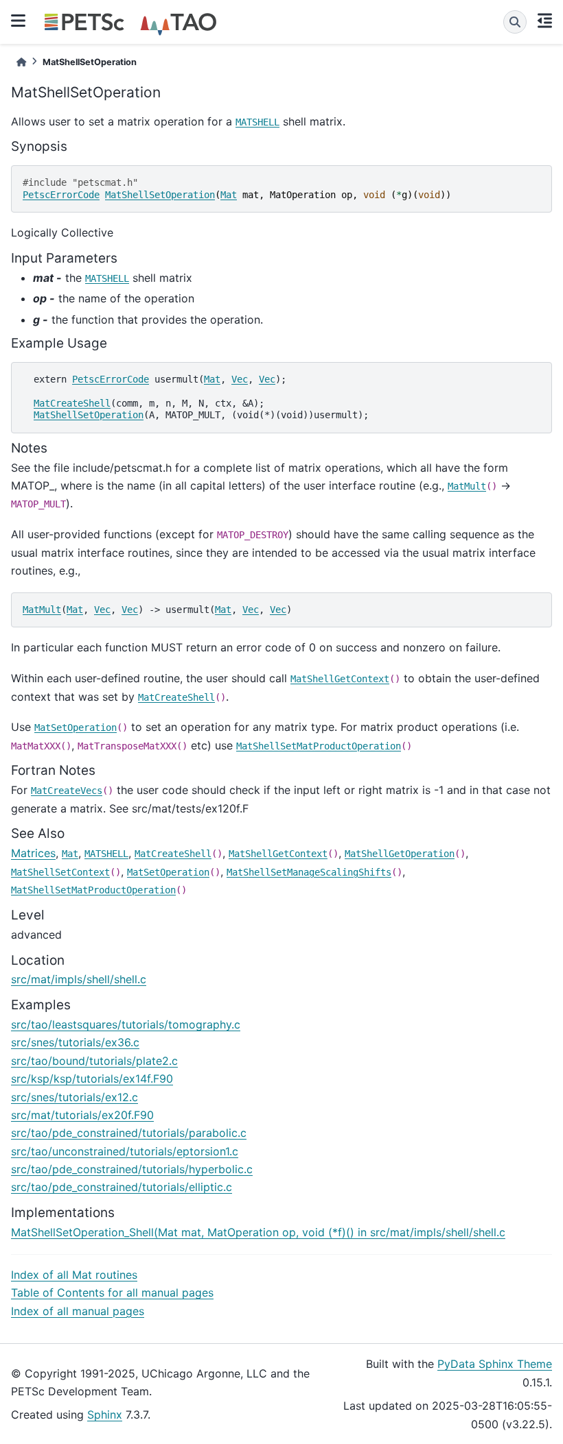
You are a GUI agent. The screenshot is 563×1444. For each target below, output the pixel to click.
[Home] (21, 62)
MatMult (467, 486)
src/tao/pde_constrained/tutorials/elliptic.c (121, 1187)
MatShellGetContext (339, 678)
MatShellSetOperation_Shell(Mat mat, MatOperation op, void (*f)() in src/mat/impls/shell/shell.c (258, 1232)
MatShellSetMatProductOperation (318, 746)
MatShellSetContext (60, 872)
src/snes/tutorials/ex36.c (75, 1042)
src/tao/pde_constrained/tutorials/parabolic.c (128, 1133)
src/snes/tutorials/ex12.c (74, 1097)
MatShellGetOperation (400, 853)
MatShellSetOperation (160, 194)
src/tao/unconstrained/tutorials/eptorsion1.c (124, 1151)
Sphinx (104, 1414)
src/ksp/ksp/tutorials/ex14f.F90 (92, 1078)
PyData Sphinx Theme (494, 1364)
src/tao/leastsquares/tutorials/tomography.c (125, 1024)
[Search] (515, 22)
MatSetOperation (75, 727)
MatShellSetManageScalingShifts (309, 872)
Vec (239, 379)
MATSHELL (257, 122)
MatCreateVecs (66, 790)
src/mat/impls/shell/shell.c (78, 979)
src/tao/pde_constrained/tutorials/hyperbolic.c (132, 1169)
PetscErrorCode (61, 194)
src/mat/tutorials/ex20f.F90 (82, 1115)
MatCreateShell (72, 403)
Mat (228, 194)
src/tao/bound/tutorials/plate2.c (94, 1061)
